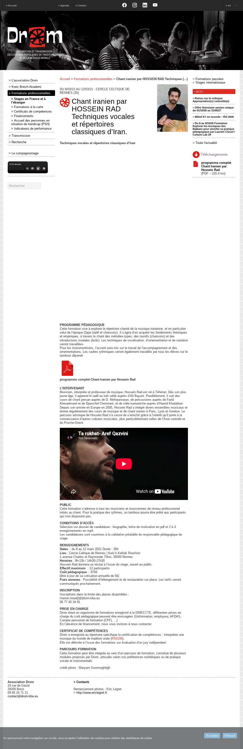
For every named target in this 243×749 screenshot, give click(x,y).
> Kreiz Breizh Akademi (25, 87)
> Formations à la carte (27, 107)
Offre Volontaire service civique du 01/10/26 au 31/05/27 (213, 109)
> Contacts (81, 682)
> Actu (198, 91)
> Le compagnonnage (23, 153)
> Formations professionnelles (29, 93)
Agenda (64, 5)
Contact (81, 5)
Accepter (212, 735)
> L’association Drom (23, 80)
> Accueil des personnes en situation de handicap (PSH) (30, 122)
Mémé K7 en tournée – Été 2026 (214, 116)
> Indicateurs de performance (31, 128)
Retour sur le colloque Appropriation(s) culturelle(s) (211, 100)
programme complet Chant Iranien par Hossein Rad (216, 166)
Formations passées (210, 79)
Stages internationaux (210, 82)
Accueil (12, 5)
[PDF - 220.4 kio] (98, 368)
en (229, 5)
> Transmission (19, 135)
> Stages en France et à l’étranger (28, 100)
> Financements (22, 116)
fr (236, 5)
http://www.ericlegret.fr (91, 692)
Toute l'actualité (206, 143)
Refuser (229, 735)
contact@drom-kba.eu (23, 696)
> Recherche (17, 142)
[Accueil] (121, 43)
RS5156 (117, 638)
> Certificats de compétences (31, 111)
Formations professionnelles (93, 79)
